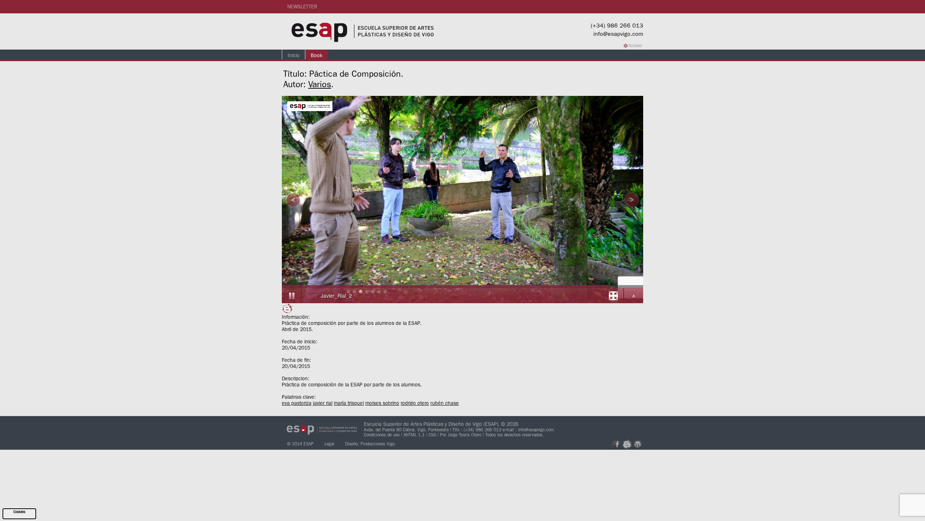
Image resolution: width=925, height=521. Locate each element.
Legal (329, 443)
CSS (433, 434)
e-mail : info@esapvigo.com (528, 429)
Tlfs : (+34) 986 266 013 (476, 429)
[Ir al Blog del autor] (287, 308)
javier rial (322, 403)
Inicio (294, 55)
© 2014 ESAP (300, 443)
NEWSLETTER (302, 6)
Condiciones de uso (382, 434)
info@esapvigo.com (618, 33)
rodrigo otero (415, 403)
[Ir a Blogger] (626, 444)
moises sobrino (382, 403)
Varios (319, 84)
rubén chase (444, 403)
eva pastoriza (296, 403)
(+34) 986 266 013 (617, 25)
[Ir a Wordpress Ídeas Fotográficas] (637, 444)
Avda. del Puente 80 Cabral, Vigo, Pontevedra (406, 429)
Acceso (635, 45)
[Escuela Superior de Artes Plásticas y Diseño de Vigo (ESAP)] (363, 31)
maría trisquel (349, 403)
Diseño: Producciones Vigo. (370, 443)
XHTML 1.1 (415, 434)
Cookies (19, 512)
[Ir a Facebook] (616, 444)
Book (316, 55)
